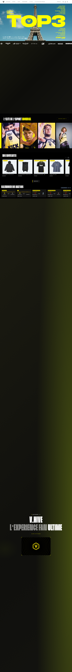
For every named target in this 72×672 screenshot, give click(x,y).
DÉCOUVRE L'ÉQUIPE (62, 118)
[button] (63, 2)
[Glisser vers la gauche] (66, 158)
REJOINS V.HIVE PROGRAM (36, 533)
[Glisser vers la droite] (68, 158)
